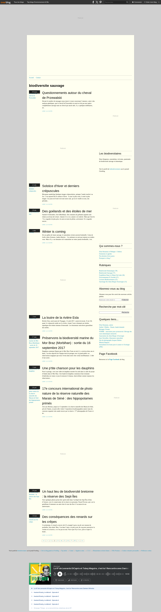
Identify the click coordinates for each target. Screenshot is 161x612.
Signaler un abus (80, 550)
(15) (113, 282)
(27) (109, 277)
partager (74, 580)
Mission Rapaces (104, 342)
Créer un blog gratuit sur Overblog (50, 550)
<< (44, 541)
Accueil (31, 77)
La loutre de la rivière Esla (60, 317)
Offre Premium (116, 550)
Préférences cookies (146, 550)
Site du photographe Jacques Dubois (110, 340)
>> (82, 541)
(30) (112, 275)
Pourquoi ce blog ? (105, 258)
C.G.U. (89, 550)
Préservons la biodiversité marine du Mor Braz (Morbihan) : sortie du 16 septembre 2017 (67, 343)
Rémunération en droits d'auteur (101, 550)
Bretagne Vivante (104, 329)
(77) (107, 273)
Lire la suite (47, 111)
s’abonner (61, 580)
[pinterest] (100, 2)
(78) (108, 271)
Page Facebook (114, 359)
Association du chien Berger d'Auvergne (111, 336)
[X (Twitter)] (97, 2)
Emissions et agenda (105, 254)
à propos (86, 580)
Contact (38, 77)
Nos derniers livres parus (106, 256)
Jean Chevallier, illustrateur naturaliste (111, 338)
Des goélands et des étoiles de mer (67, 211)
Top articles (64, 550)
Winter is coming (53, 231)
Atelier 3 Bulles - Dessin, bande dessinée (111, 327)
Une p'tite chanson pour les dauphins (68, 368)
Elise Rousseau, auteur (106, 325)
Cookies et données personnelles (130, 550)
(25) (108, 279)
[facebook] (93, 2)
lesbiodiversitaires (115, 169)
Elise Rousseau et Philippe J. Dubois (110, 251)
